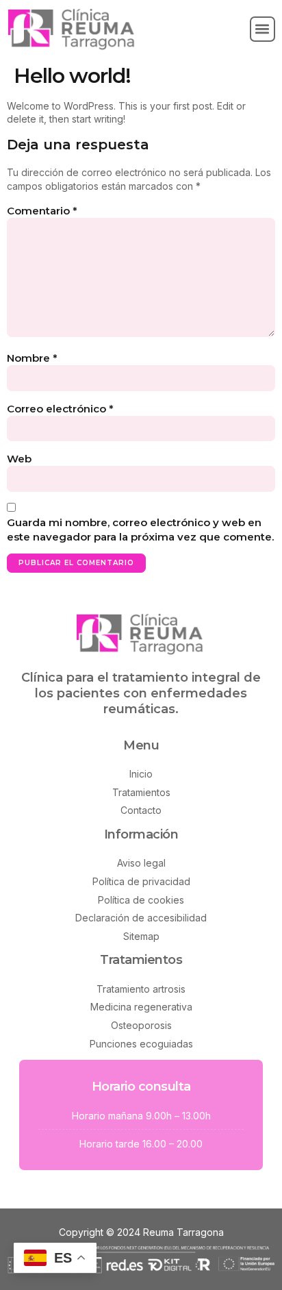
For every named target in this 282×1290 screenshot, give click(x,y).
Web (19, 458)
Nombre (32, 357)
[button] (262, 29)
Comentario (42, 210)
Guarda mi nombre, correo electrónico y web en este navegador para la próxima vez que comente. (140, 529)
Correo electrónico (60, 408)
